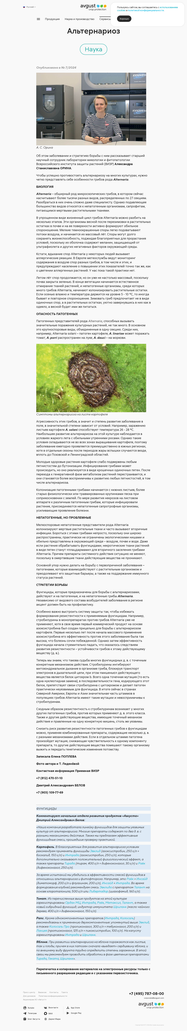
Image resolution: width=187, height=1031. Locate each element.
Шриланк (120, 907)
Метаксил (113, 902)
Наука (93, 49)
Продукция (52, 19)
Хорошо (124, 18)
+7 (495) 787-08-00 (146, 993)
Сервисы (105, 19)
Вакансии (42, 992)
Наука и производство (79, 19)
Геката (53, 958)
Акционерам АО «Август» (34, 999)
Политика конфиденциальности (53, 996)
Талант (139, 887)
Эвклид (95, 851)
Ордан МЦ (73, 902)
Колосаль (127, 918)
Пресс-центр (29, 992)
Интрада (72, 855)
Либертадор (98, 891)
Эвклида (105, 887)
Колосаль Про (59, 926)
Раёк (141, 863)
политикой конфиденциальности (146, 10)
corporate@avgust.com (154, 998)
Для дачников (29, 996)
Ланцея (41, 930)
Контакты (53, 992)
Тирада (69, 863)
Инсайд (141, 879)
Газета (64, 992)
